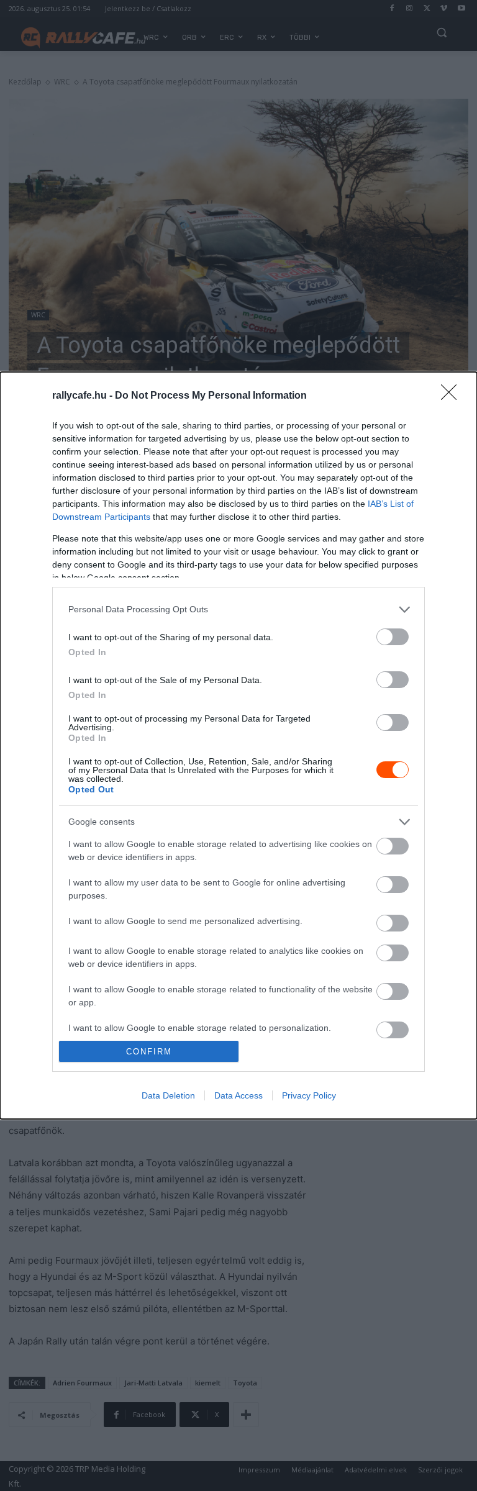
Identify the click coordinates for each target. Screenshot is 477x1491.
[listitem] (238, 609)
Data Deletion (168, 1095)
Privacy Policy (309, 1095)
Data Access (238, 1095)
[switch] (392, 636)
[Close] (453, 396)
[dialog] (238, 745)
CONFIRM (149, 1051)
